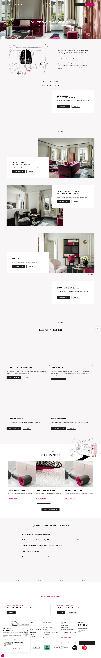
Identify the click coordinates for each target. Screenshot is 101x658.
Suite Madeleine (46, 625)
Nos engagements (33, 625)
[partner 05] (74, 647)
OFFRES (32, 634)
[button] (22, 4)
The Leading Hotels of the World (68, 632)
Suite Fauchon (46, 624)
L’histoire (32, 624)
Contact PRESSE (64, 625)
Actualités (77, 10)
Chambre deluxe (46, 634)
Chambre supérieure (47, 636)
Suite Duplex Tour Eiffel (47, 627)
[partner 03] (36, 648)
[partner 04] (47, 647)
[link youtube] (84, 625)
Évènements (67, 10)
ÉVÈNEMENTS (33, 632)
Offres (85, 10)
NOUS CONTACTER (64, 622)
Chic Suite (45, 629)
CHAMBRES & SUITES (47, 622)
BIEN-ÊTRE (57, 10)
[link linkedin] (87, 625)
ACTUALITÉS (32, 636)
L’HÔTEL (31, 622)
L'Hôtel (15, 10)
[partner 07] (84, 647)
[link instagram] (81, 625)
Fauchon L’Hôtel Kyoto (66, 637)
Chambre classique (47, 637)
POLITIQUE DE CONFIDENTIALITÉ (67, 629)
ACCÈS (62, 624)
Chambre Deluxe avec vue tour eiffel (50, 632)
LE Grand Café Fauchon (43, 10)
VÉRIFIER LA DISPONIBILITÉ (86, 643)
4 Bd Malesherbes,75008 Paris (81, 631)
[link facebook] (79, 625)
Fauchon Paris (64, 636)
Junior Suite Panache (47, 630)
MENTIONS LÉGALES (65, 627)
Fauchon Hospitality (65, 630)
